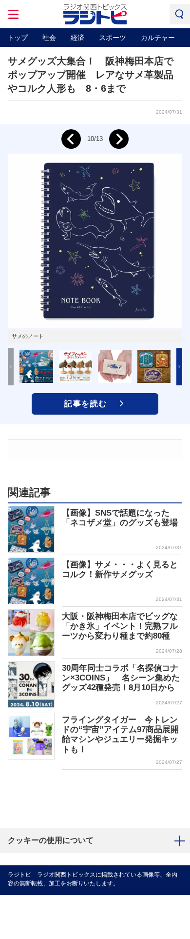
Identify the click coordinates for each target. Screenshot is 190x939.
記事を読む (85, 404)
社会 (49, 37)
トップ (17, 37)
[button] (179, 366)
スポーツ (112, 37)
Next (119, 139)
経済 (77, 37)
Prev (71, 139)
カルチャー (158, 37)
